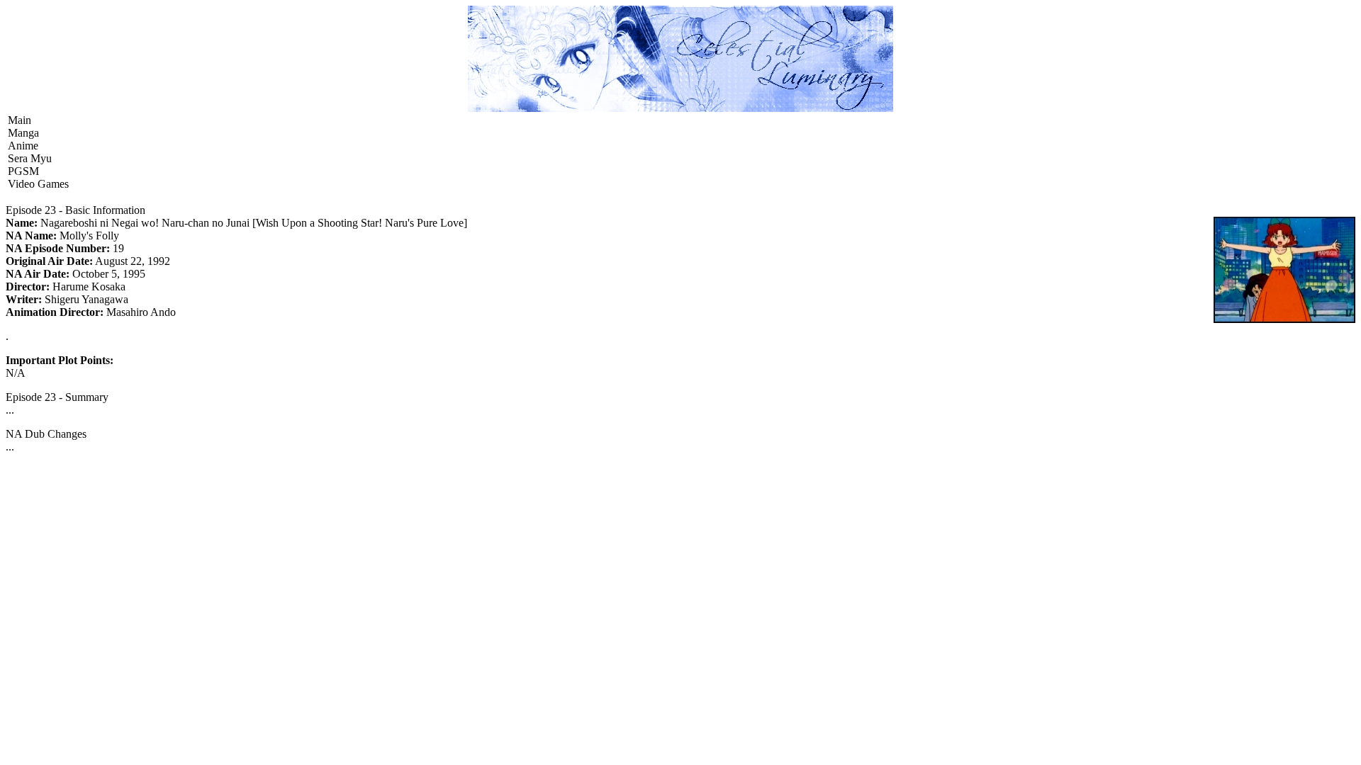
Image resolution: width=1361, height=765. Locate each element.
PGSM (23, 171)
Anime (23, 146)
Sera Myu (30, 158)
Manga (23, 133)
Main (19, 120)
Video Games (38, 184)
